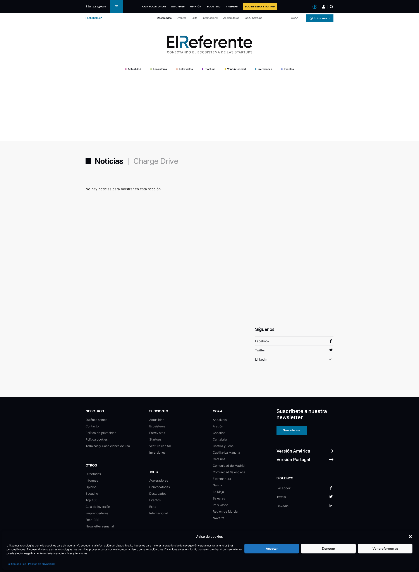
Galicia (217, 485)
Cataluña (219, 459)
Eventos (181, 17)
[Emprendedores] (323, 7)
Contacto (92, 426)
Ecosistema (160, 69)
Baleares (219, 498)
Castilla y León (223, 446)
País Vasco (220, 505)
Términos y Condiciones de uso (108, 446)
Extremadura (222, 478)
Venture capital (236, 69)
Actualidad (134, 69)
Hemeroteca (94, 18)
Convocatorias (154, 6)
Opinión (195, 6)
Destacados (164, 17)
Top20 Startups (253, 17)
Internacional (210, 17)
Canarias (219, 433)
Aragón (218, 426)
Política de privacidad (41, 563)
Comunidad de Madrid (229, 465)
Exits (194, 17)
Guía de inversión (98, 506)
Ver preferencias (385, 548)
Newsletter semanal (100, 526)
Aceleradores (158, 480)
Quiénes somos (96, 420)
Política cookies (16, 563)
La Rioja (218, 492)
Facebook (262, 341)
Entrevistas (186, 69)
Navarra (218, 518)
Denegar (328, 548)
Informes (178, 6)
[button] (410, 536)
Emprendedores (97, 513)
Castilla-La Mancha (226, 452)
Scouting (214, 6)
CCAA (294, 17)
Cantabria (220, 439)
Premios (232, 6)
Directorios (93, 474)
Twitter (260, 350)
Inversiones (265, 69)
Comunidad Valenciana (229, 472)
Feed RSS (92, 520)
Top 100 (91, 500)
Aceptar (272, 548)
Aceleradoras (231, 17)
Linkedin (261, 359)
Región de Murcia (225, 511)
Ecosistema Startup (260, 6)
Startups (210, 69)
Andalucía (220, 420)
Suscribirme (291, 430)
